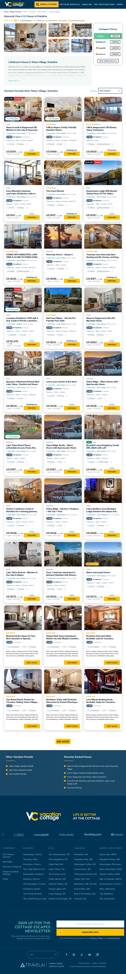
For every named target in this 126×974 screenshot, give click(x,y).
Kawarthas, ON (82, 889)
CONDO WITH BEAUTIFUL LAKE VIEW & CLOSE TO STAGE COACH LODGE (22, 255)
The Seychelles (107, 898)
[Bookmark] (7, 26)
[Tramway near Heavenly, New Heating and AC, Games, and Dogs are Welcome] (103, 236)
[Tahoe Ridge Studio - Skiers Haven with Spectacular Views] (63, 427)
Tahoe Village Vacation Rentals (21, 766)
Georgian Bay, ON (83, 859)
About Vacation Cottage (11, 872)
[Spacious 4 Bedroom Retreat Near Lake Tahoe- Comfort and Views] (23, 363)
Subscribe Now (90, 932)
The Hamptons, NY (58, 859)
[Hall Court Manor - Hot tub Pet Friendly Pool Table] (63, 300)
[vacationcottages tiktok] (81, 955)
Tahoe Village (54, 12)
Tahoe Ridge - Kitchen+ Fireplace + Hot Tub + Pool (62, 510)
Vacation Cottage (82, 966)
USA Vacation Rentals (17, 774)
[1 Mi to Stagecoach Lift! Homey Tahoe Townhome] (103, 109)
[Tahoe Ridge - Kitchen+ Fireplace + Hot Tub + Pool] (63, 490)
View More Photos (83, 26)
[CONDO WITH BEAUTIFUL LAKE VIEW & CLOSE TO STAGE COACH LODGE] (23, 236)
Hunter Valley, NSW (110, 874)
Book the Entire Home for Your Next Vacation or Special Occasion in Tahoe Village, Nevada (20, 637)
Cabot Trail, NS (82, 879)
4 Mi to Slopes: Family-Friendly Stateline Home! (61, 128)
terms (94, 963)
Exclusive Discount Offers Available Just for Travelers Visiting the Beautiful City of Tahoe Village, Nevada (103, 637)
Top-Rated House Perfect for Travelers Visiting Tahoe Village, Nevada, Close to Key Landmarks (22, 700)
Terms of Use (114, 938)
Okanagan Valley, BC (85, 864)
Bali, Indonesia (107, 889)
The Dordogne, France (34, 884)
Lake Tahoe (42, 12)
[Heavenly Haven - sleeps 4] (63, 236)
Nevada (32, 12)
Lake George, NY (57, 893)
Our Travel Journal (8, 855)
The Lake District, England (36, 869)
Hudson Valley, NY (58, 884)
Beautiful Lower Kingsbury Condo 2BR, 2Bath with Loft (102, 446)
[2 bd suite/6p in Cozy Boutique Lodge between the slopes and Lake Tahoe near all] (103, 490)
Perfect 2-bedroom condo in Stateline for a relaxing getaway (21, 510)
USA (25, 12)
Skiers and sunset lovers (98, 572)
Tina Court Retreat (55, 191)
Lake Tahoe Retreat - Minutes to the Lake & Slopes (22, 573)
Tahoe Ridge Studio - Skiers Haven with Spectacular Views (61, 446)
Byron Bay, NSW (108, 854)
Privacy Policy (96, 938)
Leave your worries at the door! (61, 381)
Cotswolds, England (33, 874)
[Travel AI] (32, 964)
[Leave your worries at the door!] (63, 363)
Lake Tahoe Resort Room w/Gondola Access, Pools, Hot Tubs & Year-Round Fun (20, 446)
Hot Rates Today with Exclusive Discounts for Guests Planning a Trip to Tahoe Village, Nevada (61, 700)
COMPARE (115, 36)
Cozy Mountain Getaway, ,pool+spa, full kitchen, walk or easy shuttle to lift (20, 192)
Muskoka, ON (81, 854)
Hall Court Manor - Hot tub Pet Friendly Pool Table (60, 319)
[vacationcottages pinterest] (74, 955)
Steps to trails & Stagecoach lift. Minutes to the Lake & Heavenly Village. (21, 128)
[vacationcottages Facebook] (66, 955)
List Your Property (12, 866)
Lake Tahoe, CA (57, 869)
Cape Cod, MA (56, 864)
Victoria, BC (80, 898)
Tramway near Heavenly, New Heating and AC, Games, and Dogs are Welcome (102, 255)
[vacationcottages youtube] (89, 955)
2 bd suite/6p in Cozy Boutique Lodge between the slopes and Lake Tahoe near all (101, 510)
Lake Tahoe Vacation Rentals (20, 770)
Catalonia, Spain (31, 889)
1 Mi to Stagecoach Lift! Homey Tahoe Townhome (101, 128)
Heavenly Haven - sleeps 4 (59, 254)
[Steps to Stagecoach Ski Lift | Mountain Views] (103, 300)
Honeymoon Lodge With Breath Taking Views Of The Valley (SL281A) (101, 192)
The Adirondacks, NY (59, 854)
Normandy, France (32, 854)
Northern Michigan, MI (60, 898)
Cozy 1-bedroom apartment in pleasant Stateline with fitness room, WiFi (61, 573)
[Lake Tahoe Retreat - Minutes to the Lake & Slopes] (23, 554)
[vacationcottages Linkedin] (97, 955)
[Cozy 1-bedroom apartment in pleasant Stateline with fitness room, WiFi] (63, 554)
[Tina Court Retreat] (63, 172)
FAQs (5, 879)
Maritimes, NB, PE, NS (85, 884)
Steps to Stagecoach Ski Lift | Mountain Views (100, 319)
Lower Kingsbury (102, 515)
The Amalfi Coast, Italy (35, 898)
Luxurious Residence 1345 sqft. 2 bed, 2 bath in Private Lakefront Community (22, 319)
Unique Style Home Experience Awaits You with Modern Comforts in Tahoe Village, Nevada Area (62, 637)
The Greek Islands (32, 893)
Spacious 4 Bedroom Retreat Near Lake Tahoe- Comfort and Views (22, 382)
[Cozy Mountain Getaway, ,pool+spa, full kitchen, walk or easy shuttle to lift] (23, 172)
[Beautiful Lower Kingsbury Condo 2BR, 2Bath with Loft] (103, 427)
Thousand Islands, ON (85, 874)
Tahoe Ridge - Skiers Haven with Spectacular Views (102, 382)
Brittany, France (31, 879)
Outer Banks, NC (57, 879)
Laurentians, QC (82, 869)
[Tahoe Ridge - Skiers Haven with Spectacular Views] (103, 363)
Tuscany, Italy (30, 859)
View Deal (31, 154)
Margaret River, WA (110, 859)
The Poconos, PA (57, 874)
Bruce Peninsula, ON (84, 893)
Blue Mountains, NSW (111, 869)
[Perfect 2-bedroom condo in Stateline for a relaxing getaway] (23, 490)
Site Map (103, 963)
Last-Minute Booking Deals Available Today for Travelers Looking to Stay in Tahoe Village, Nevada (102, 700)
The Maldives (106, 893)
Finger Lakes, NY (57, 889)
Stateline (19, 324)
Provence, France (32, 864)
